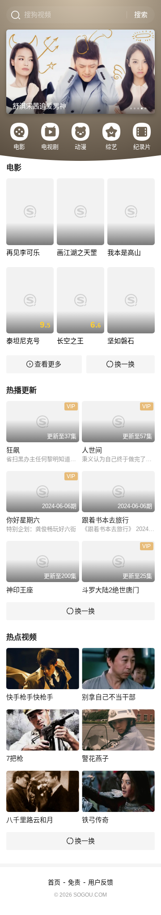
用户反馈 (100, 882)
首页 (54, 882)
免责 (74, 882)
